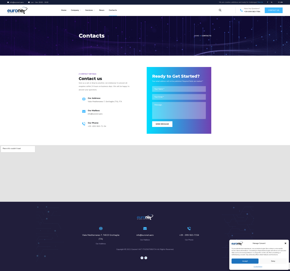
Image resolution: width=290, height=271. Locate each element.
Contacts (113, 10)
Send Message (162, 124)
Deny (273, 261)
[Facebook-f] (267, 2)
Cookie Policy (258, 266)
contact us (273, 10)
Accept (245, 261)
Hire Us (260, 2)
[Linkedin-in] (271, 2)
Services (89, 10)
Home (63, 10)
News (101, 10)
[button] (285, 243)
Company (75, 10)
